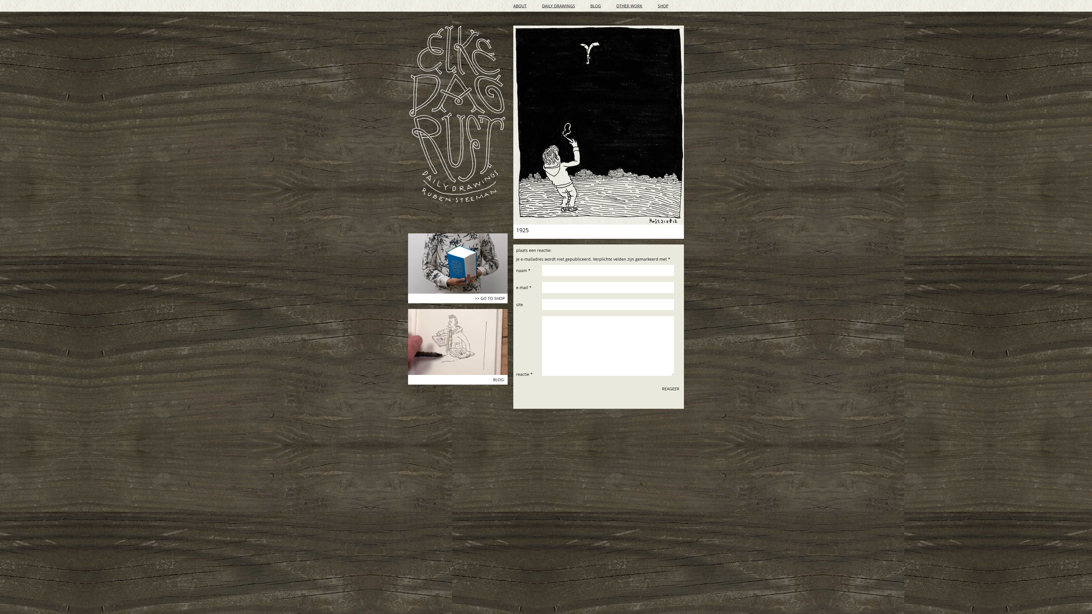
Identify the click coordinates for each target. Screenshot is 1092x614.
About (520, 6)
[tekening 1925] (598, 125)
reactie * (524, 374)
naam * (523, 270)
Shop (663, 6)
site (519, 304)
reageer (670, 388)
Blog (595, 6)
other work (629, 6)
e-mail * (523, 287)
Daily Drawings (558, 6)
